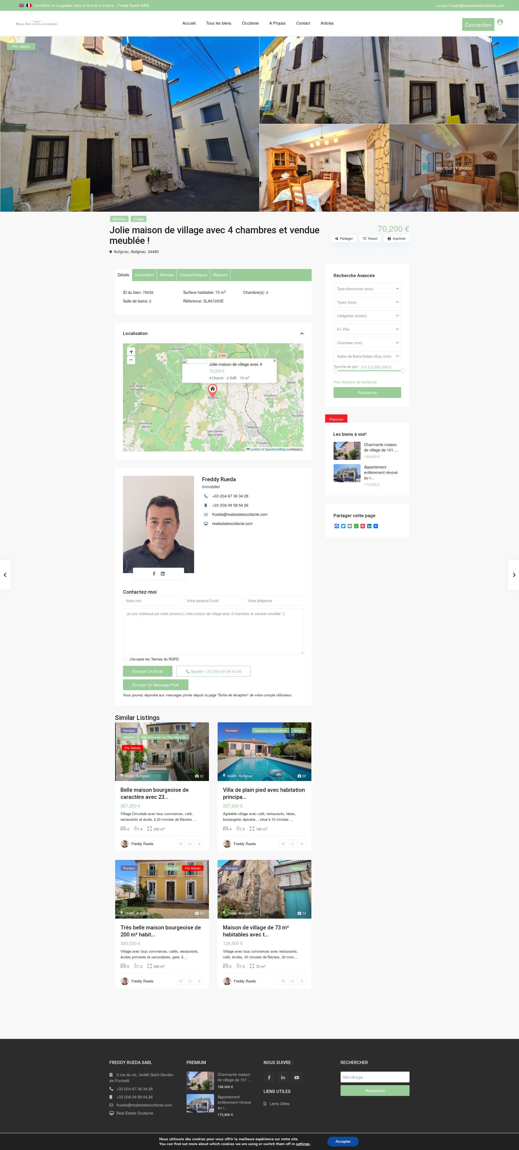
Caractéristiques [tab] (193, 274)
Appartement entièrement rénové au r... (381, 472)
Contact (303, 23)
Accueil (188, 23)
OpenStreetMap (275, 449)
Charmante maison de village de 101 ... (381, 447)
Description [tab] (144, 274)
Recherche (367, 392)
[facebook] (269, 1077)
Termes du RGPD (165, 659)
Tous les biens (218, 23)
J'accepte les (154, 659)
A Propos (277, 23)
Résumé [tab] (220, 274)
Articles (327, 23)
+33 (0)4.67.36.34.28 (135, 1088)
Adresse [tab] (167, 274)
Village (138, 218)
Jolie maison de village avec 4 (235, 364)
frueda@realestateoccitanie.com (240, 514)
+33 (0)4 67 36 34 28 (230, 495)
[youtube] (296, 1077)
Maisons (119, 218)
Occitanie (250, 23)
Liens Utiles (280, 1103)
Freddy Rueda (219, 479)
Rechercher (375, 1090)
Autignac (138, 251)
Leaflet (255, 449)
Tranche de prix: (346, 366)
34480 (153, 251)
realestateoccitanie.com (232, 523)
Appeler (215, 671)
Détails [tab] (123, 274)
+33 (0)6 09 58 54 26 (230, 505)
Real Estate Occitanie (135, 1113)
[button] (214, 390)
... (194, 819)
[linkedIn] (282, 1077)
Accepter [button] (343, 1141)
